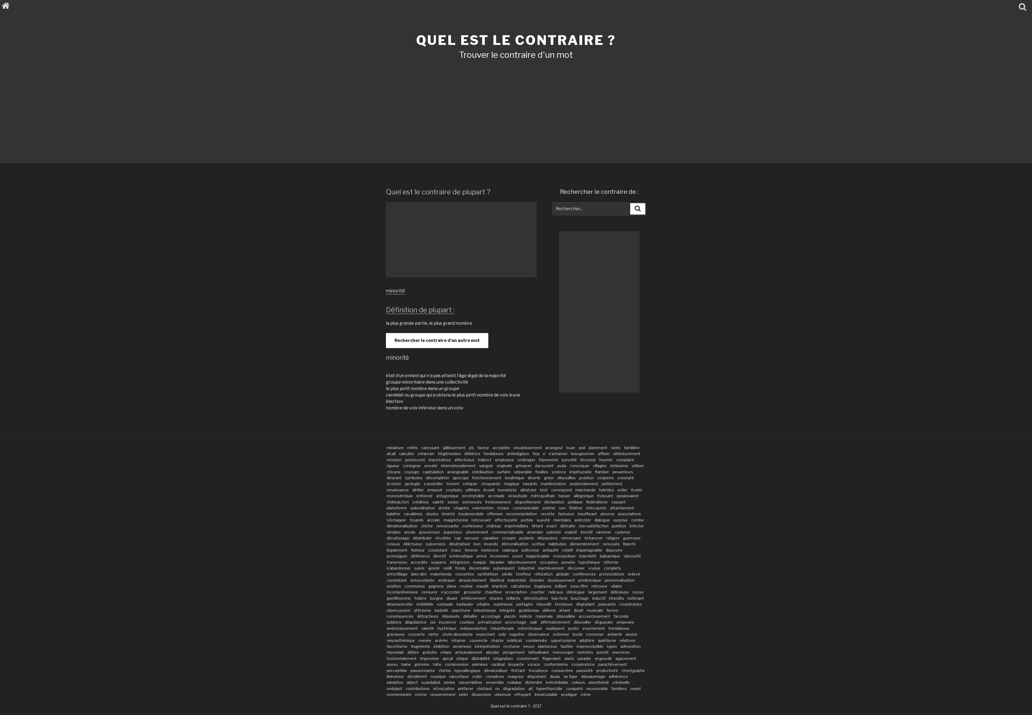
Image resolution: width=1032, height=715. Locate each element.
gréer (549, 478)
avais (562, 465)
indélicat (514, 640)
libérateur (395, 676)
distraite (567, 526)
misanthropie (502, 628)
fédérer (576, 508)
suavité (543, 520)
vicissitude (517, 496)
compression (456, 664)
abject (412, 682)
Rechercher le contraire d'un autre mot (437, 340)
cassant (618, 502)
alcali (391, 453)
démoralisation (514, 544)
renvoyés (611, 544)
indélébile (425, 604)
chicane (394, 472)
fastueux (566, 514)
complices (495, 676)
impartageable (589, 550)
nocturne (511, 646)
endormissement (402, 628)
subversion (436, 544)
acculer (433, 520)
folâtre (420, 598)
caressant (430, 447)
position (586, 478)
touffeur (523, 574)
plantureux (547, 646)
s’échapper (396, 520)
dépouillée (566, 616)
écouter (394, 483)
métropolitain (543, 496)
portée (527, 520)
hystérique (447, 628)
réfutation (544, 574)
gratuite (429, 652)
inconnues (499, 556)
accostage (491, 616)
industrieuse (485, 610)
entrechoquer (530, 628)
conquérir (574, 688)
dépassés (451, 616)
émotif (586, 532)
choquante (490, 483)
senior (453, 502)
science (559, 472)
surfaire (504, 472)
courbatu (454, 490)
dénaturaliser (496, 670)
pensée (568, 562)
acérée (441, 640)
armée (444, 508)
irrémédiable (557, 682)
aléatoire (528, 490)
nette (433, 634)
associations (629, 514)
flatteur (418, 550)
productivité (607, 670)
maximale (544, 616)
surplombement (583, 483)
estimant (636, 598)
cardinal (498, 664)
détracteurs (428, 616)
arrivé (481, 556)
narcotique (459, 676)
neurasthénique (401, 640)
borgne (436, 598)
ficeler (637, 490)
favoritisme (397, 646)
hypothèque (589, 562)
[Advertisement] (516, 104)
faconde (621, 616)
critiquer (470, 483)
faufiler (567, 646)
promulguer (397, 556)
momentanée (399, 694)
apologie (412, 483)
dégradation (514, 688)
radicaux (555, 592)
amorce (607, 514)
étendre (537, 580)
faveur (483, 447)
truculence (538, 670)
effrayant (522, 694)
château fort (398, 502)
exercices (621, 652)
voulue (594, 568)
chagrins (461, 508)
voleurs (578, 682)
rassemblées (470, 682)
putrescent (415, 459)
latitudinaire (538, 652)
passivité (584, 670)
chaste (497, 640)
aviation (394, 586)
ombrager (526, 459)
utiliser (638, 465)
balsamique (610, 556)
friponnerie (548, 459)
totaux (503, 508)
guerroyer (632, 538)
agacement (625, 658)
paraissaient (628, 496)
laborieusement (522, 562)
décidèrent (417, 676)
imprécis (499, 586)
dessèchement (472, 580)
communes (414, 586)
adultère (586, 640)
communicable (526, 508)
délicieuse (620, 592)
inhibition (441, 646)
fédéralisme (597, 502)
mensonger (563, 652)
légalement (397, 550)
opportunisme (563, 640)
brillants (513, 598)
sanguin (486, 465)
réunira (432, 514)
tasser (564, 496)
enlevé (634, 574)
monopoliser (564, 556)
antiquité (550, 550)
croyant (509, 538)
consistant (437, 550)
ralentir (427, 628)
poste (573, 628)
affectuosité (505, 520)
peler (463, 694)
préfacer (465, 688)
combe (637, 520)
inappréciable (538, 556)
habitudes (557, 544)
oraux (456, 550)
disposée (614, 550)
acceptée (501, 447)
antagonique (447, 496)
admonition (631, 646)
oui (432, 622)
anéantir (614, 634)
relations (627, 640)
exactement (593, 628)
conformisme (556, 664)
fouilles (541, 472)
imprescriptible (590, 646)
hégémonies (449, 453)
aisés (569, 658)
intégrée (507, 610)
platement (598, 447)
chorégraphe (633, 670)
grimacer (523, 465)
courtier (538, 592)
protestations (611, 574)
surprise (620, 520)
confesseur (472, 526)
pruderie (526, 538)
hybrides (606, 490)
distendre (533, 682)
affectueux (464, 459)
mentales (562, 520)
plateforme (397, 508)
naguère (516, 634)
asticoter (582, 520)
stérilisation (482, 472)
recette (548, 514)
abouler (492, 652)
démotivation (536, 598)
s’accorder (450, 592)
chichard (484, 688)
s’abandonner (399, 568)
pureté (603, 652)
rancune (471, 538)
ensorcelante (422, 580)
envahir (431, 465)
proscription (516, 592)
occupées (549, 562)
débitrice (472, 453)
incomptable (473, 496)
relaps (446, 652)
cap (457, 538)
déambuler (422, 538)
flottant (518, 670)
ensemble (495, 682)
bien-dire (419, 574)
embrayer (446, 580)
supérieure (503, 604)
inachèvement (551, 568)
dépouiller (582, 622)
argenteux (452, 532)
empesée (625, 622)
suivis (419, 568)
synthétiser (488, 574)
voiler (477, 676)
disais (555, 676)
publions (394, 622)
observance (538, 634)
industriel (526, 568)
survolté (569, 459)
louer (570, 447)
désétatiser (459, 544)
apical (448, 658)
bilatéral (497, 580)
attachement (622, 508)
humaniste (507, 490)
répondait (395, 652)
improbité (587, 556)
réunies (496, 598)
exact (551, 526)
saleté (438, 502)
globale (562, 574)
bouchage (580, 598)
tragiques (542, 586)
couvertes (464, 574)
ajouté (434, 568)
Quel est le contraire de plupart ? (438, 192)
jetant (565, 610)
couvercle (479, 640)
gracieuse (396, 634)
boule (578, 634)
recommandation (521, 514)
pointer (549, 508)
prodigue (569, 694)
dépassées (548, 538)
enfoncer (424, 496)
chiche (427, 526)
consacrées (562, 670)
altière (413, 652)
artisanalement (468, 652)
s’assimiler (433, 483)
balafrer (393, 514)
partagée (524, 604)
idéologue (576, 592)
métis (412, 447)
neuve (529, 646)
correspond (561, 490)
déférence (420, 556)
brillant (561, 586)
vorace (534, 664)
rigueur (393, 465)
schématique (461, 556)
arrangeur (554, 447)
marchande (585, 490)
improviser (429, 658)
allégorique (584, 496)
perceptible (397, 670)
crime (585, 694)
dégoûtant (536, 676)
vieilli (447, 568)
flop (536, 453)
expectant (485, 634)
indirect (485, 459)
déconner (576, 568)
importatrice (440, 459)
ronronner (595, 634)
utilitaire (472, 490)
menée (424, 640)
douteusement (561, 580)
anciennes (462, 646)
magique (511, 483)
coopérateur (630, 604)
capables (490, 538)
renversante (447, 526)
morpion (394, 459)
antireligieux (518, 453)
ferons (612, 610)
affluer (604, 453)
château (493, 526)
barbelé (441, 610)
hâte (437, 664)
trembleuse (618, 628)
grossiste (472, 592)
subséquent (504, 568)
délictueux (412, 544)
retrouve (599, 586)
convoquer (579, 465)
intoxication (443, 688)
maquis (479, 562)
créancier (426, 453)
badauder (465, 604)
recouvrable (597, 688)
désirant (394, 478)
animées (480, 664)
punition (619, 526)
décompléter (437, 478)
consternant (528, 658)
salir (533, 622)
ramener (603, 532)
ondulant (394, 688)
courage (411, 472)
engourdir (603, 658)
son (562, 508)
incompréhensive (402, 592)
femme (471, 550)
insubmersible (470, 514)
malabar (514, 682)
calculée (406, 453)
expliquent (555, 628)
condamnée (536, 640)
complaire (625, 459)
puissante (607, 604)
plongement (514, 652)
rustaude (445, 604)
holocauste (596, 508)
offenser (495, 514)
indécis (525, 616)
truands (417, 520)
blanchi (629, 544)
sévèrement (477, 532)
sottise (538, 544)
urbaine (483, 604)
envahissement (528, 447)
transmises (397, 562)
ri (544, 453)
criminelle (621, 682)
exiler (623, 490)
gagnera (435, 586)
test (544, 490)
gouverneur (429, 532)
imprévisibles (516, 526)
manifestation (553, 483)
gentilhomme (399, 598)
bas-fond (559, 598)
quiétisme (607, 640)
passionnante (423, 670)
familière (632, 447)
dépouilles (566, 478)
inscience (447, 622)
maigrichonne (456, 520)
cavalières (413, 514)
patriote (554, 532)
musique (438, 676)
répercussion (398, 610)
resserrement (443, 694)
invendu (491, 544)
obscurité (632, 556)
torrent (452, 483)
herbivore (490, 550)
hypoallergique (467, 670)
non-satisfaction (593, 526)
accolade (496, 496)
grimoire (421, 664)
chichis (445, 670)
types (612, 646)
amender (535, 532)
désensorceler (400, 604)
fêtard (537, 526)
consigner (412, 465)
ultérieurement (626, 453)
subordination (422, 508)
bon (477, 544)
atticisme (422, 610)
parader (584, 658)
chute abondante (457, 634)
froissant (605, 496)
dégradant (585, 604)
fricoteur (588, 459)
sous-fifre (579, 586)
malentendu (441, 574)
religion (612, 538)
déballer (470, 616)
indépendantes (473, 628)
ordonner (561, 634)
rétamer (458, 640)
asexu (392, 664)
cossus (393, 544)
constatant (397, 580)
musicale (595, 610)
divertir (534, 478)
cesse (638, 592)
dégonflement (528, 502)
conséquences (400, 616)
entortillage (397, 574)
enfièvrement (473, 598)
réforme (611, 562)
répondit (543, 604)
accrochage (515, 622)
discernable (479, 568)
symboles (413, 478)
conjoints (605, 478)
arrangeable (458, 472)
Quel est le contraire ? (516, 40)
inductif (598, 598)
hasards (530, 483)
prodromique (589, 580)
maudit (482, 586)
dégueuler (604, 622)
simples (394, 532)
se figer (571, 676)
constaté (625, 478)
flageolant (551, 658)
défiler (418, 490)
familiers (619, 688)
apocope (461, 478)
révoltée (443, 538)
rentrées (585, 652)
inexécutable (546, 694)
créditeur (421, 502)
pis (471, 447)
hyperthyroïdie (549, 688)
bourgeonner (582, 453)
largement (597, 592)
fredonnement (498, 502)
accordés (419, 562)
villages (600, 465)
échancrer (594, 538)
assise (631, 634)
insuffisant (587, 514)
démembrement (584, 544)
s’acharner (558, 453)
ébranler (497, 562)
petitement (612, 483)
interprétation (487, 646)
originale (504, 465)
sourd (517, 556)
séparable (523, 472)
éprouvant (544, 465)
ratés (616, 447)
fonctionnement (486, 478)
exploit (571, 532)
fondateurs (494, 453)
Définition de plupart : (420, 310)
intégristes (460, 562)
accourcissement (594, 616)
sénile (507, 574)
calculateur (521, 586)
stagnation (503, 658)
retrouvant (481, 520)
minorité (395, 291)
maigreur (516, 676)
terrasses (564, 604)
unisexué (502, 694)
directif (439, 556)
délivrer (549, 610)
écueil (488, 490)
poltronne (530, 550)
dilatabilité (481, 658)
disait (578, 610)
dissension (481, 694)
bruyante (516, 664)
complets (612, 568)
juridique (575, 502)
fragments (420, 646)
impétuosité (580, 472)
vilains (616, 586)
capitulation (433, 472)
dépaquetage (593, 676)
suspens (438, 562)
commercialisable (508, 532)
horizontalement (402, 658)
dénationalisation (402, 526)
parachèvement (612, 664)
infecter (637, 526)
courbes (467, 622)
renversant (571, 538)
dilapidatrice (416, 622)
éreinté (448, 514)
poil (582, 447)
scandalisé (430, 682)
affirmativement (555, 622)
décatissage (398, 538)
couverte (416, 634)
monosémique (400, 496)
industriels (517, 580)
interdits (616, 598)
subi (502, 634)
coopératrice (583, 664)
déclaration (554, 502)
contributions (418, 688)
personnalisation (620, 580)
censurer (429, 592)
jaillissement (454, 447)
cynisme (622, 532)
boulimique (514, 478)
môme (421, 694)
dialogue (602, 520)
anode (409, 532)
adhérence (618, 676)
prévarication (489, 622)
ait (530, 688)
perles (449, 682)
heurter (606, 459)
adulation (395, 682)
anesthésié (599, 682)
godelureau (529, 610)
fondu (460, 568)
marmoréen (483, 508)
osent (635, 688)
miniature (395, 447)
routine (466, 586)
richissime (619, 465)
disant (451, 598)
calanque (510, 550)
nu (497, 688)
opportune (461, 610)
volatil (567, 550)
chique (462, 658)
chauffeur (493, 592)
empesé (434, 490)
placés (510, 616)
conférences (584, 574)
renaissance (398, 490)
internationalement (458, 465)
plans (451, 586)
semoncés (472, 502)
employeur (504, 459)
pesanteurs (622, 472)
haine (406, 664)
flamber (602, 472)
